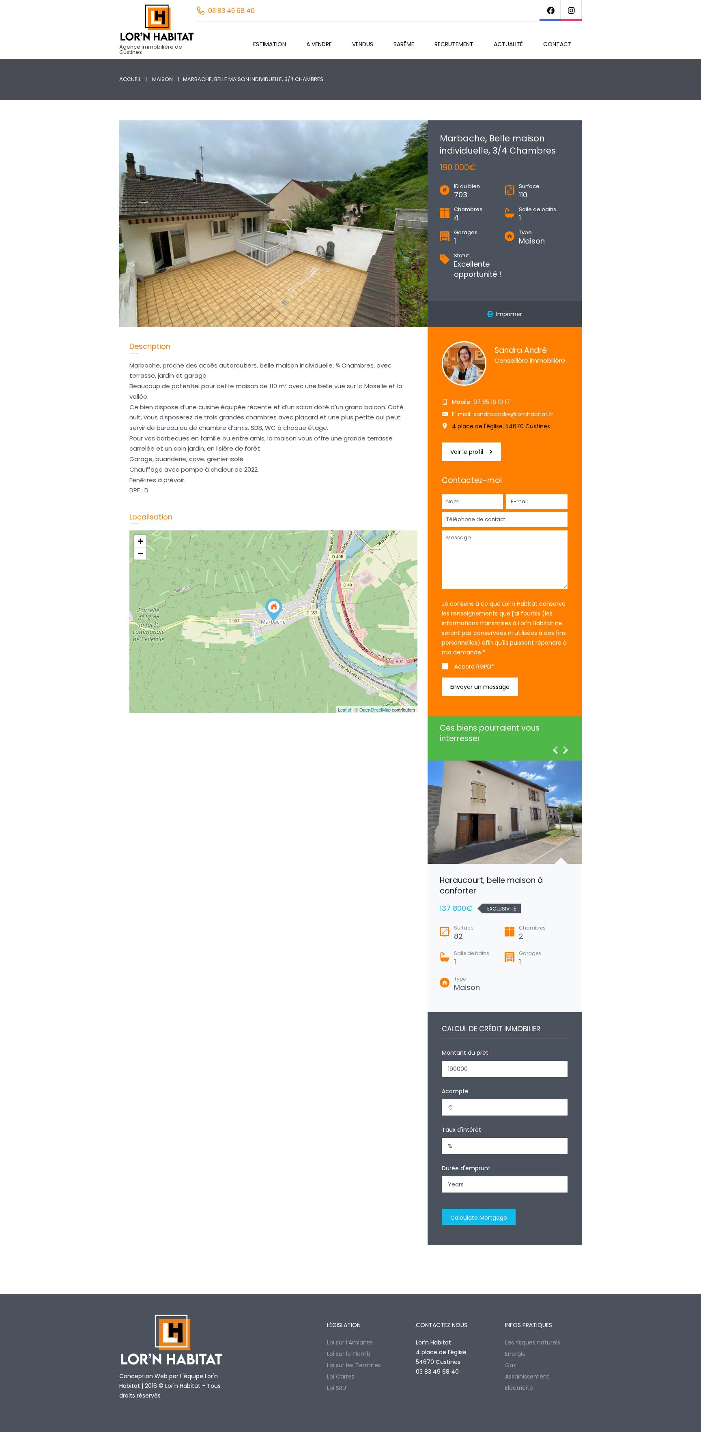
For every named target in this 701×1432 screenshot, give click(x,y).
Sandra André (521, 350)
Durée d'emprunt (466, 1168)
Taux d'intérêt (461, 1130)
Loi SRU (336, 1388)
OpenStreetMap (375, 709)
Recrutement (453, 44)
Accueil (130, 79)
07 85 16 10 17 (491, 402)
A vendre (319, 44)
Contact (557, 44)
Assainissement (527, 1376)
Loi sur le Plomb (348, 1354)
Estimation (269, 44)
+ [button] (140, 541)
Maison (162, 79)
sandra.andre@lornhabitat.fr (513, 414)
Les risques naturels (532, 1342)
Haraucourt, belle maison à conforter (491, 886)
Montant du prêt (465, 1053)
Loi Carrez (341, 1376)
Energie (515, 1354)
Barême (404, 44)
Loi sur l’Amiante (350, 1342)
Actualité (508, 44)
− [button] (140, 553)
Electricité (519, 1388)
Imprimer (507, 314)
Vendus (362, 44)
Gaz (510, 1365)
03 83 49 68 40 (231, 10)
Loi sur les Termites (354, 1365)
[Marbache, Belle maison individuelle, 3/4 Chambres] (273, 610)
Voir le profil (466, 452)
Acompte (455, 1091)
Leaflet (344, 709)
